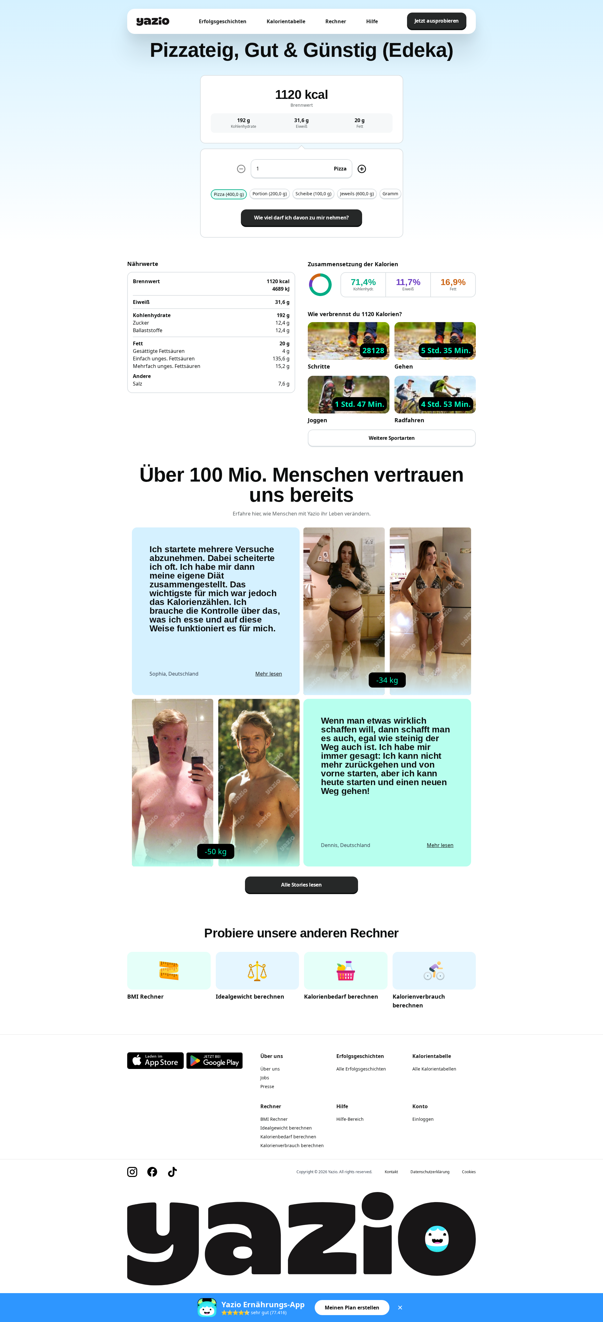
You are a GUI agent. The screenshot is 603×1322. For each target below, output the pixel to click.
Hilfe (372, 21)
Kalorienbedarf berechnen (288, 1137)
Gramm (390, 194)
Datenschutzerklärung (429, 1171)
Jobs (264, 1078)
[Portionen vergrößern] (362, 169)
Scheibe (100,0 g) (313, 194)
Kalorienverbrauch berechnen (292, 1145)
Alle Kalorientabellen (434, 1069)
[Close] (400, 1307)
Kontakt (391, 1171)
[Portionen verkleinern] (241, 169)
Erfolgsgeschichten (223, 21)
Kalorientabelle (286, 21)
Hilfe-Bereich (350, 1119)
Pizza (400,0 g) (229, 194)
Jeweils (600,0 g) (357, 194)
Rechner (335, 21)
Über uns (270, 1069)
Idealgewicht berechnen (286, 1128)
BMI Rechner (274, 1119)
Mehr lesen (268, 673)
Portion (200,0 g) (270, 194)
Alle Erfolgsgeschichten (361, 1069)
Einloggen (423, 1119)
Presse (267, 1086)
